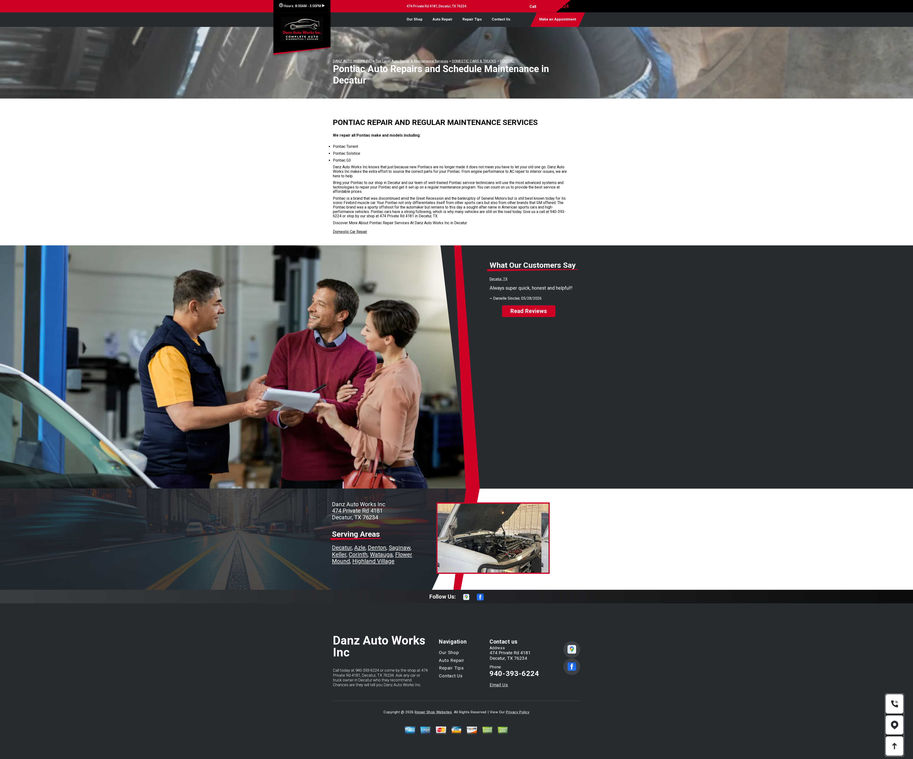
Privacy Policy (517, 712)
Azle (359, 547)
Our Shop (415, 19)
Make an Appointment (557, 19)
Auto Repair (442, 19)
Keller (339, 554)
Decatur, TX (498, 279)
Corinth (358, 554)
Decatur (342, 547)
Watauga (381, 554)
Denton (377, 547)
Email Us (499, 685)
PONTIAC (507, 61)
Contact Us (501, 19)
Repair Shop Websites (433, 712)
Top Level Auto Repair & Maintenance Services (411, 61)
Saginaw (399, 547)
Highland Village (373, 561)
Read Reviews (528, 311)
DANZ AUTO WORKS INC (352, 61)
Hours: (302, 6)
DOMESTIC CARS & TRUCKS (474, 61)
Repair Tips (472, 19)
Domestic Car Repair (350, 231)
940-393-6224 (553, 6)
